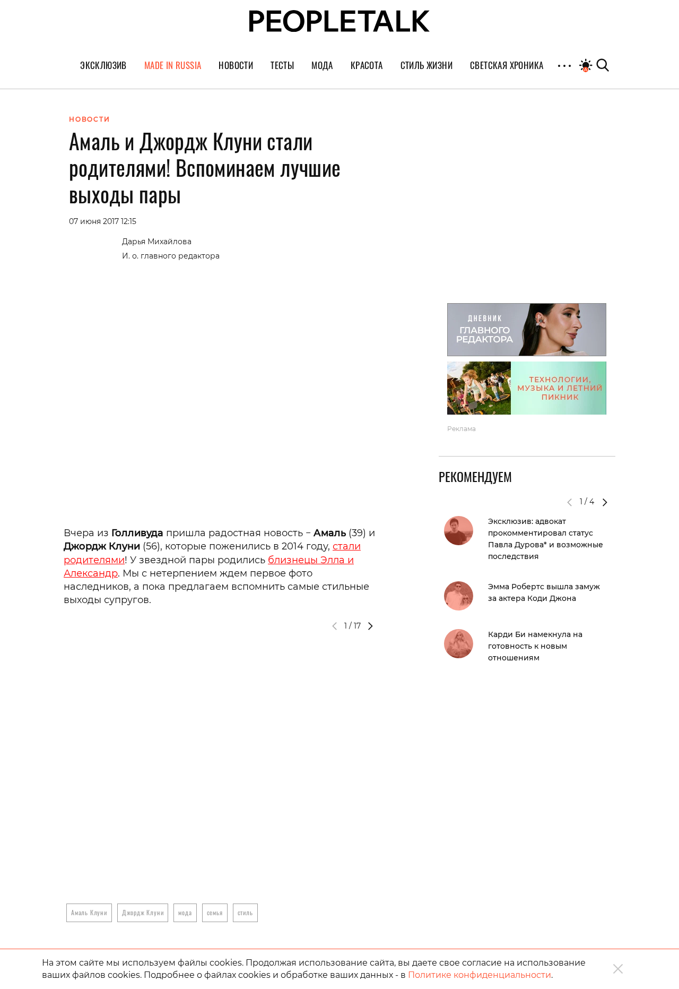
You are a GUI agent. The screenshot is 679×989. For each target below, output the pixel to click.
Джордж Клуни (143, 912)
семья (215, 912)
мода (184, 912)
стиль (245, 912)
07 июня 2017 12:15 (102, 221)
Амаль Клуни (89, 912)
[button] (370, 626)
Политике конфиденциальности (479, 975)
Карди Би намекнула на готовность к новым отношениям (535, 646)
